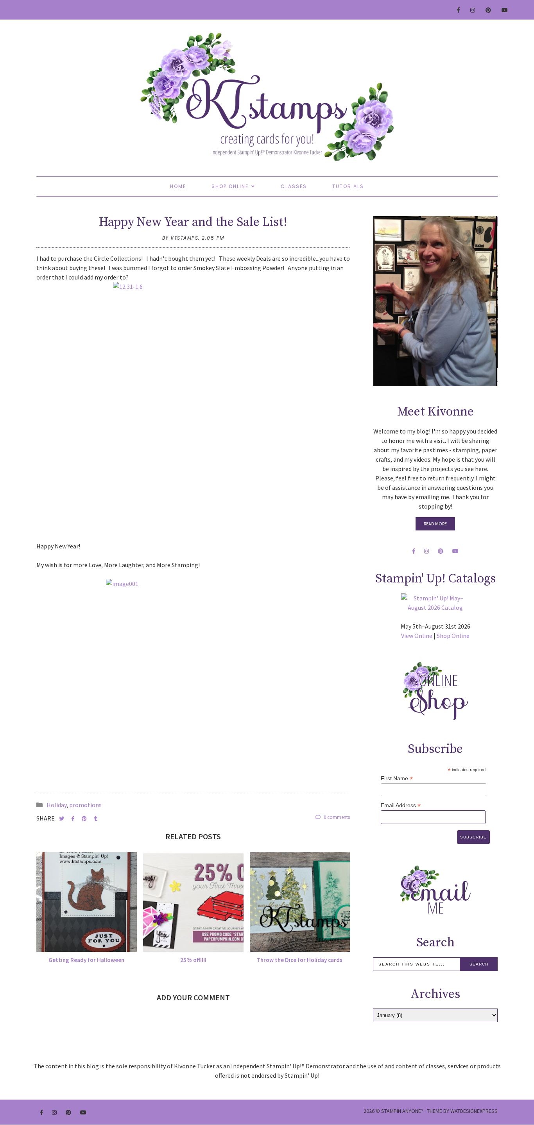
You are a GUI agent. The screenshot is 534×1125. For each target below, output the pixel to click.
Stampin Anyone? (402, 1110)
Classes (294, 186)
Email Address (401, 805)
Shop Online (230, 186)
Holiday (56, 805)
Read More (435, 524)
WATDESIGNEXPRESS (474, 1110)
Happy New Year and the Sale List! (193, 222)
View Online (416, 636)
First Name (397, 778)
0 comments (336, 817)
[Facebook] (459, 10)
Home (178, 186)
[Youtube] (505, 10)
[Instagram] (473, 10)
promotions (85, 805)
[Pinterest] (489, 10)
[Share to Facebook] (73, 818)
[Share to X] (62, 818)
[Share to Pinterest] (85, 818)
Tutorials (348, 186)
